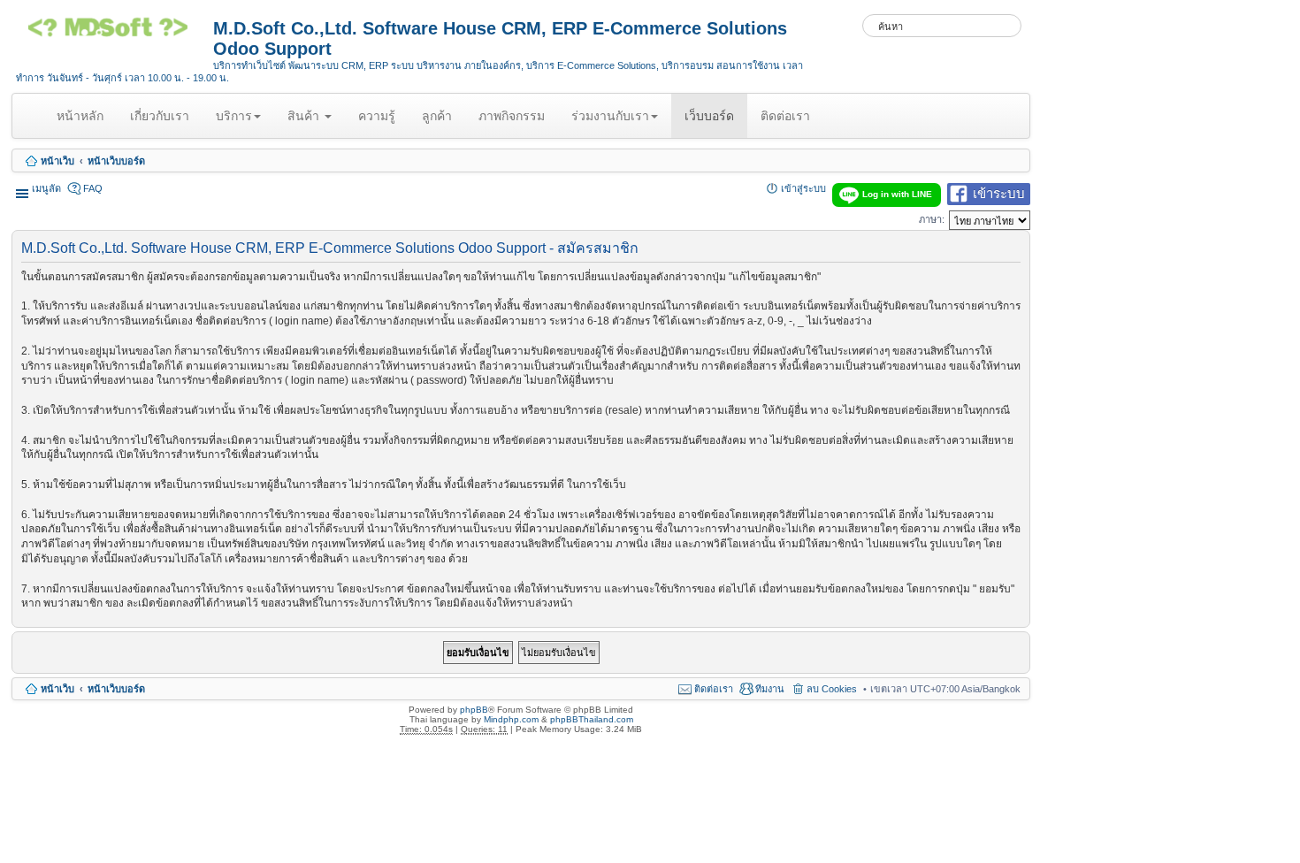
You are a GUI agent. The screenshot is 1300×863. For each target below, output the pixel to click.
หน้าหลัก (83, 123)
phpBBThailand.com (591, 719)
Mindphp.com (511, 719)
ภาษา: (931, 219)
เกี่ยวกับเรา (159, 116)
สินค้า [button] (305, 116)
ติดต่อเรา (785, 116)
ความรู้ (376, 116)
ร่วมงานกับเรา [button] (610, 116)
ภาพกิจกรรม (511, 116)
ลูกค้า (437, 116)
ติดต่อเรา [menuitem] (713, 689)
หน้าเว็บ (57, 161)
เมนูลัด (46, 188)
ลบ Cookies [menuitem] (832, 689)
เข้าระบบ (999, 192)
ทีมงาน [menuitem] (769, 689)
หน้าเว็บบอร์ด (116, 161)
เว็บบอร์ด (709, 116)
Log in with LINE (897, 194)
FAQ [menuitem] (93, 188)
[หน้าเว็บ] (114, 33)
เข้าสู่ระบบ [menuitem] (803, 188)
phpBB (474, 709)
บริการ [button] (234, 116)
